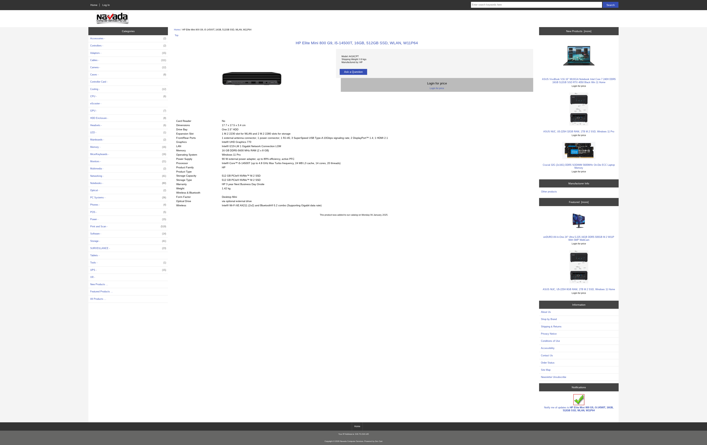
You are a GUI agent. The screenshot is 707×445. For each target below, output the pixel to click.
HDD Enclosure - (128, 118)
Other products (549, 191)
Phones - (128, 204)
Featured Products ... (101, 291)
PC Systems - (128, 197)
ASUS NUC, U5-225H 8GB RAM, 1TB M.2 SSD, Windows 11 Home (579, 289)
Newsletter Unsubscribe (553, 377)
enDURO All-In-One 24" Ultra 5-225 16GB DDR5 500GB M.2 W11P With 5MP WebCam (578, 238)
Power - (128, 219)
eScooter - (95, 103)
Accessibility (548, 348)
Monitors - (128, 161)
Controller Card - (99, 81)
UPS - (128, 270)
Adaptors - (128, 53)
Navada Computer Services (351, 441)
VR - (92, 277)
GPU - (128, 110)
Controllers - (128, 45)
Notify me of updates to (578, 409)
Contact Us (547, 355)
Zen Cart (378, 441)
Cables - (128, 60)
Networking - (128, 176)
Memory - (128, 147)
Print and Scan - (128, 226)
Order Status (548, 362)
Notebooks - (128, 183)
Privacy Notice (549, 333)
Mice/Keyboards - (128, 154)
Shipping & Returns (551, 326)
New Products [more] (578, 31)
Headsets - (128, 125)
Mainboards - (128, 139)
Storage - (128, 241)
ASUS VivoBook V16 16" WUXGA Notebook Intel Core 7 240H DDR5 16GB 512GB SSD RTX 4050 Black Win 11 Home (579, 81)
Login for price (437, 88)
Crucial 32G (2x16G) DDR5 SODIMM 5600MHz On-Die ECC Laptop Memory (579, 166)
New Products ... (99, 284)
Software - (128, 233)
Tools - (128, 262)
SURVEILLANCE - (128, 248)
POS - (128, 212)
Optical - (128, 190)
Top (176, 35)
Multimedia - (128, 168)
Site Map (546, 369)
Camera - (128, 67)
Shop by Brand (549, 319)
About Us (546, 312)
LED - (128, 132)
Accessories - (128, 38)
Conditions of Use (550, 341)
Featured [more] (579, 202)
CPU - (128, 96)
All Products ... (98, 299)
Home (93, 5)
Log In (106, 5)
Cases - (128, 74)
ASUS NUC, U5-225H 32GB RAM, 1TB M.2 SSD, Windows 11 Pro (578, 131)
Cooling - (128, 89)
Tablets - (94, 255)
